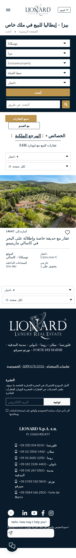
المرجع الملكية (28, 135)
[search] (66, 104)
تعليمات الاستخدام (57, 366)
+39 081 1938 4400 (33, 463)
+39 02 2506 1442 (32, 451)
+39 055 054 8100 (32, 445)
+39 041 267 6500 (32, 470)
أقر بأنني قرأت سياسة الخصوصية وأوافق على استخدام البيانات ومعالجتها (39, 412)
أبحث (8, 31)
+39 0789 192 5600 (33, 481)
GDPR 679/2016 (34, 366)
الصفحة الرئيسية (28, 31)
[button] (67, 232)
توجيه (56, 401)
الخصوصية (14, 366)
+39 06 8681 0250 (32, 457)
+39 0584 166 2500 (33, 492)
